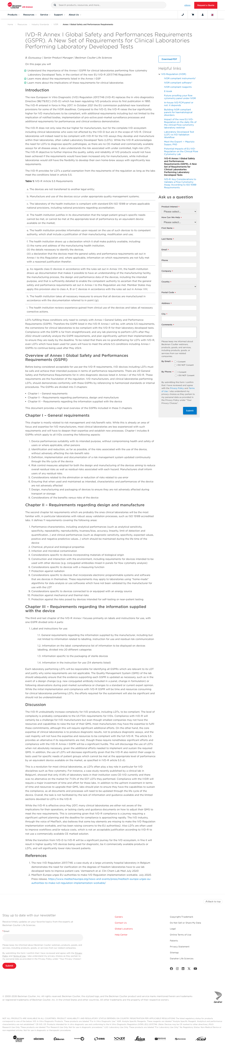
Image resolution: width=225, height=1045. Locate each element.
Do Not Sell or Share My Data (185, 923)
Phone (164, 260)
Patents (174, 940)
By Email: (167, 361)
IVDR (56, 24)
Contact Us (121, 923)
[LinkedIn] (183, 969)
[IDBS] (99, 1039)
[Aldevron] (59, 1039)
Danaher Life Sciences (181, 958)
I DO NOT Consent (185, 365)
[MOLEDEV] (160, 1039)
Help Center (121, 934)
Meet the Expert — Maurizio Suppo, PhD (179, 143)
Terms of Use (19, 956)
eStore (187, 5)
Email (165, 249)
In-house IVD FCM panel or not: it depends (178, 104)
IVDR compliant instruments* (180, 78)
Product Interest (170, 207)
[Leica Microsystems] (140, 1039)
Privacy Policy (177, 388)
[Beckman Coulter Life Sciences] (20, 5)
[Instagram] (177, 969)
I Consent (181, 362)
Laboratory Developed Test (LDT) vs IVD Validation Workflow (179, 134)
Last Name (167, 239)
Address (166, 303)
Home (10, 24)
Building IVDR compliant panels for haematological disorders (178, 112)
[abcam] (38, 1039)
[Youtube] (195, 969)
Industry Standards (40, 24)
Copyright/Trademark (181, 917)
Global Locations (124, 928)
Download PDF (169, 59)
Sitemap (174, 952)
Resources (22, 24)
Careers (119, 917)
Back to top (214, 901)
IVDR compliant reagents (178, 87)
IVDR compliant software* (178, 82)
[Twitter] (189, 969)
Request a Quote (205, 5)
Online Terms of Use (180, 934)
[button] (55, 5)
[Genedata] (79, 1039)
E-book (168, 91)
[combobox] (108, 5)
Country (166, 282)
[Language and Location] (212, 15)
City (164, 314)
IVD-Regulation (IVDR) (173, 74)
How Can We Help (171, 217)
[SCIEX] (200, 1039)
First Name (167, 228)
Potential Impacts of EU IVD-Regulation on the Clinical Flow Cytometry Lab (181, 151)
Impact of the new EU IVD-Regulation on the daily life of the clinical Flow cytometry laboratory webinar (180, 123)
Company (167, 271)
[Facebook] (171, 969)
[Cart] (193, 15)
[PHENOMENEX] (180, 1039)
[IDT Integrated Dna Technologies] (119, 1039)
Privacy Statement (179, 946)
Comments (167, 324)
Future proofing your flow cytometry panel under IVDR (180, 96)
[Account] (202, 15)
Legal (173, 928)
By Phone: (167, 372)
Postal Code (168, 292)
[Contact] (183, 15)
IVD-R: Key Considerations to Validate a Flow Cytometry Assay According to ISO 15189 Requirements (180, 183)
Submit (190, 410)
